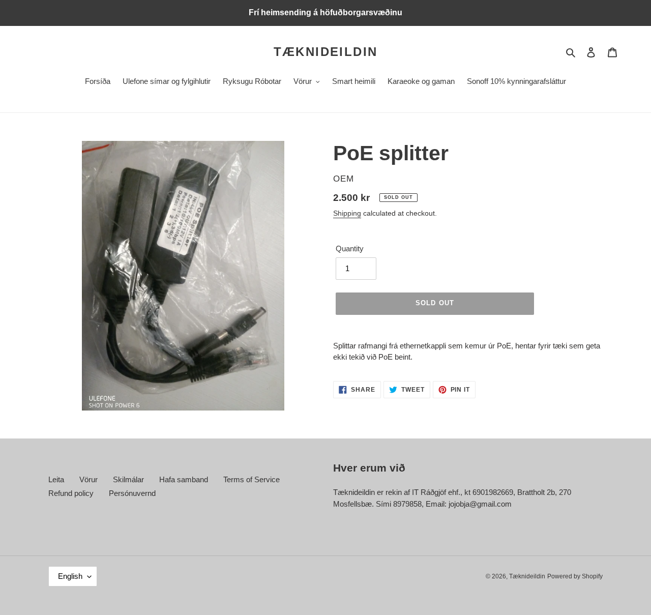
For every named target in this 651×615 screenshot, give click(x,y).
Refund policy (71, 493)
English (70, 576)
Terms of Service (251, 479)
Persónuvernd (132, 493)
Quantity (350, 248)
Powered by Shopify (575, 576)
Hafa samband (183, 479)
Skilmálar (128, 479)
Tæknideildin (326, 51)
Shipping (347, 213)
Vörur (88, 479)
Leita (56, 479)
